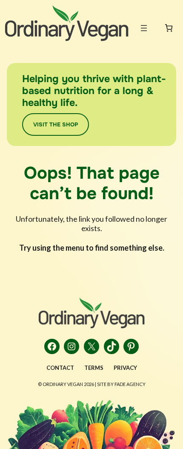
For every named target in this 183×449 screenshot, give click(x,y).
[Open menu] (144, 28)
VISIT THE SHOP (55, 124)
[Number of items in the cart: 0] (168, 27)
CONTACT (60, 367)
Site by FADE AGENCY (121, 384)
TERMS (93, 367)
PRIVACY (125, 367)
